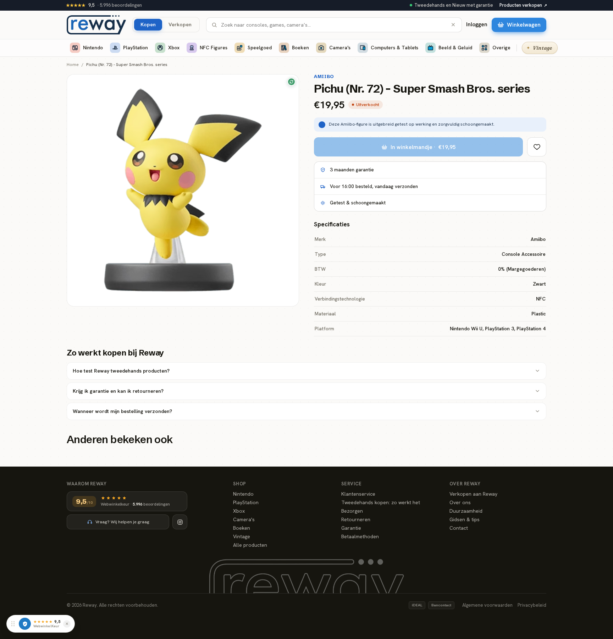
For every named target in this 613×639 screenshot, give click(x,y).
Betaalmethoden (360, 536)
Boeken (300, 47)
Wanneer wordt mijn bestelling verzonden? (122, 411)
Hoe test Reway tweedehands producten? (121, 371)
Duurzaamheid (465, 510)
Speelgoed (260, 47)
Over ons (460, 502)
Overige (501, 47)
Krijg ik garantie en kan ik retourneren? (118, 391)
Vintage (241, 536)
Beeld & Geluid (455, 47)
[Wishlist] (536, 146)
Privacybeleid (532, 605)
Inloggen (476, 24)
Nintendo (93, 47)
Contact (458, 527)
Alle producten (250, 544)
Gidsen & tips (464, 519)
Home (73, 64)
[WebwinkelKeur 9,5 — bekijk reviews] (25, 624)
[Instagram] (179, 521)
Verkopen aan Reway (473, 493)
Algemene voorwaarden (487, 605)
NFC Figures (213, 47)
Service (351, 483)
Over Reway (464, 483)
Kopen (148, 24)
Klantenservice (358, 493)
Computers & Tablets (394, 47)
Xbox (174, 47)
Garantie (351, 527)
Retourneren (355, 519)
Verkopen (180, 24)
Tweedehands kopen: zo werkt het (380, 502)
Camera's (339, 47)
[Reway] (96, 24)
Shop (239, 483)
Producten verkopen (523, 5)
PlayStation (135, 47)
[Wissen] (453, 24)
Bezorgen (352, 510)
